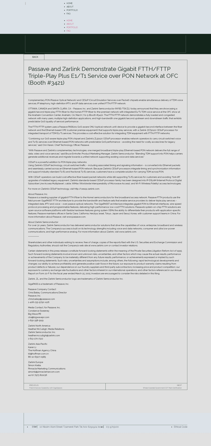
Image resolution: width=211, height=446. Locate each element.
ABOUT (70, 7)
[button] (123, 17)
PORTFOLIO (72, 10)
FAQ (68, 13)
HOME (69, 3)
